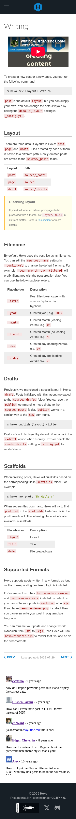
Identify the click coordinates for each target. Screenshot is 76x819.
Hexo (38, 7)
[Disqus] (38, 724)
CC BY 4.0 (58, 797)
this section (44, 220)
